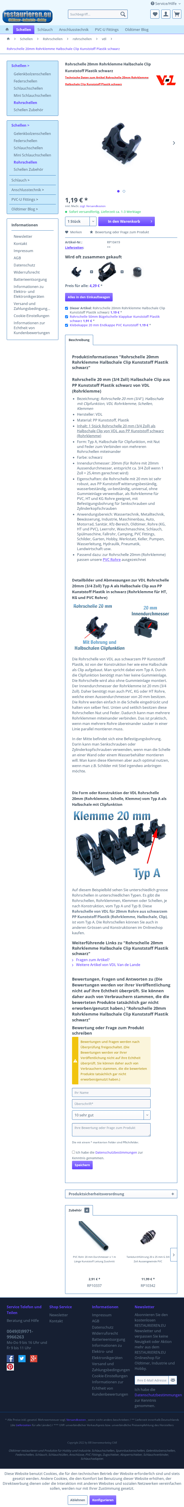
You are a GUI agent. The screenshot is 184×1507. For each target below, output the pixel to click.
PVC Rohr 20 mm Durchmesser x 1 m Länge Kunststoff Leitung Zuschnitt (94, 1259)
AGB (17, 257)
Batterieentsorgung (30, 279)
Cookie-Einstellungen (31, 315)
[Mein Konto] (165, 14)
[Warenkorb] (176, 14)
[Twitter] (24, 1360)
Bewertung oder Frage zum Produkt (121, 232)
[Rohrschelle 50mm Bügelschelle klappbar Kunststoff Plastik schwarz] (107, 272)
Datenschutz (24, 265)
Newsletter (23, 236)
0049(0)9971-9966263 (20, 1334)
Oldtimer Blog (23, 209)
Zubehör (78, 1210)
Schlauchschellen (28, 88)
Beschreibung (79, 340)
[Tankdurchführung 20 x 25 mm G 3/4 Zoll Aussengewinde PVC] (148, 1236)
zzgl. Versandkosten (93, 206)
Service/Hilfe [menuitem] (165, 3)
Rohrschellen (25, 102)
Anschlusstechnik (26, 189)
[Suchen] (123, 14)
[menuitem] (98, 14)
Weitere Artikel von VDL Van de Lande (107, 964)
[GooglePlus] (35, 1360)
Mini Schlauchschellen (32, 95)
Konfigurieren (103, 1500)
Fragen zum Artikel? (92, 959)
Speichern (82, 1165)
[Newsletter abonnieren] (173, 1380)
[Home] (7, 29)
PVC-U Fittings (23, 199)
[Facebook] (12, 1360)
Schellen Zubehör (28, 109)
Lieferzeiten (74, 247)
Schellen (19, 65)
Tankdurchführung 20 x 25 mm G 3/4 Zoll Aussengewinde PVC (148, 1259)
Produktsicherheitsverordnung (96, 1193)
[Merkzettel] (154, 14)
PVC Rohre (112, 559)
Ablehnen (77, 1500)
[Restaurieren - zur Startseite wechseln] (27, 16)
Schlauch (19, 180)
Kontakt (20, 243)
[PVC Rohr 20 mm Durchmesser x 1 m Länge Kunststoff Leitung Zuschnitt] (94, 1236)
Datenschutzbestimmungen (116, 1152)
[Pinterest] (12, 1369)
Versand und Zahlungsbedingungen (33, 306)
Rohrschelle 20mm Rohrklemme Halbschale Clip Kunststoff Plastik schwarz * (117, 310)
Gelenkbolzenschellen (32, 73)
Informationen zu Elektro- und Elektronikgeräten (29, 291)
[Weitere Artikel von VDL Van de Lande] (166, 82)
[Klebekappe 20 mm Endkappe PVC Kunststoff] (137, 272)
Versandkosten (76, 1420)
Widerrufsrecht (27, 272)
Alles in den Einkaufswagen (89, 297)
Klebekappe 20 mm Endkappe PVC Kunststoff (104, 325)
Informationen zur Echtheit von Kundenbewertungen (32, 327)
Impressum (23, 250)
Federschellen (25, 81)
